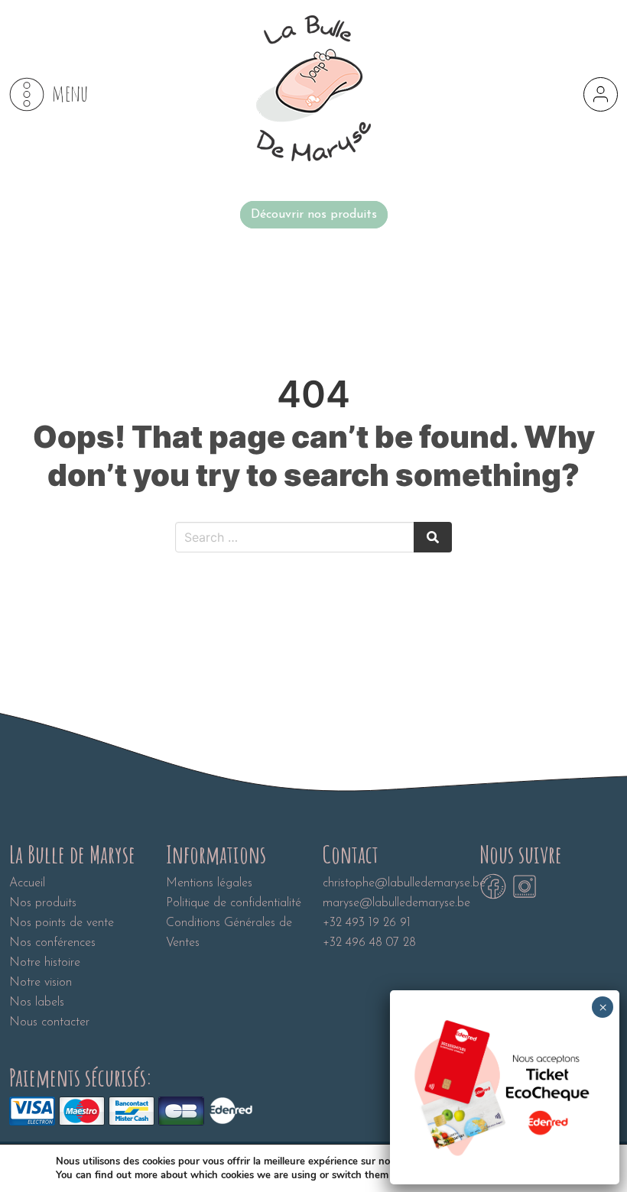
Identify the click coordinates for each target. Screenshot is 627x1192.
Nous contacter (49, 1022)
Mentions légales (209, 883)
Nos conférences (52, 943)
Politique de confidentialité (233, 903)
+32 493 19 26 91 (367, 923)
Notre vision (40, 983)
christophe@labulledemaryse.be (404, 883)
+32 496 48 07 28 (369, 943)
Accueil (27, 883)
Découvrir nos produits (314, 215)
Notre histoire (44, 963)
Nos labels (36, 1002)
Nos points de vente (61, 923)
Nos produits (42, 903)
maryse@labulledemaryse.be (396, 903)
